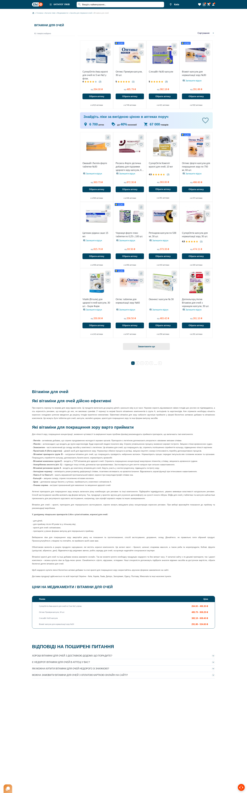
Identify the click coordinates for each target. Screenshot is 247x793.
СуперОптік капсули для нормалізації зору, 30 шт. (195, 235)
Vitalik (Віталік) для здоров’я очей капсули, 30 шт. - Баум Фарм (96, 302)
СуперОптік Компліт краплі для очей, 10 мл (161, 165)
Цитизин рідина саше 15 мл (95, 235)
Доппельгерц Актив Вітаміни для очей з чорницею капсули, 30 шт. (195, 302)
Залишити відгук (193, 80)
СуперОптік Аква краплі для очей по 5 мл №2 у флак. (95, 75)
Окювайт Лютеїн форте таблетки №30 (94, 165)
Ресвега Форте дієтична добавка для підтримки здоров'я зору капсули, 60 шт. (129, 167)
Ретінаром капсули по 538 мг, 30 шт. (162, 235)
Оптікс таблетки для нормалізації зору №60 (128, 301)
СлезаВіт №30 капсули (161, 71)
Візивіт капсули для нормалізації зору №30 (194, 73)
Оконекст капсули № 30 (161, 299)
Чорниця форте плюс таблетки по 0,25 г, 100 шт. (129, 235)
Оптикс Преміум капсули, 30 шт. (129, 73)
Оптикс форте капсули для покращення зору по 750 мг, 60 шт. (196, 166)
